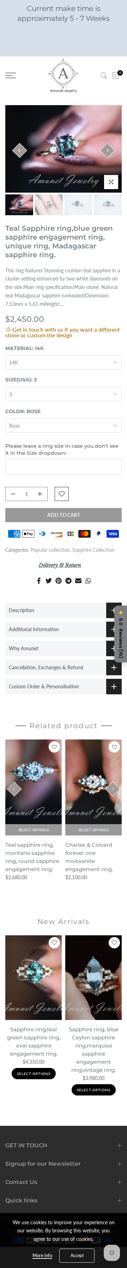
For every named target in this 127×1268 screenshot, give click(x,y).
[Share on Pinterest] (58, 580)
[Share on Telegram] (68, 580)
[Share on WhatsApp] (88, 580)
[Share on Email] (78, 580)
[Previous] (19, 150)
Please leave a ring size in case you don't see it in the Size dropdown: (62, 449)
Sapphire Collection (93, 550)
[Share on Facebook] (39, 580)
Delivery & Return (60, 565)
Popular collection (50, 550)
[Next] (107, 150)
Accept (77, 1255)
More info (42, 1255)
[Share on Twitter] (49, 580)
